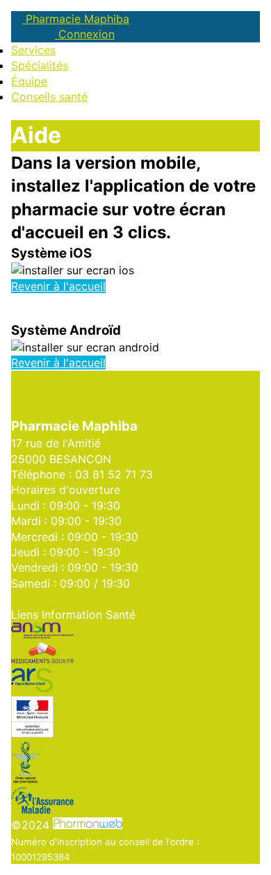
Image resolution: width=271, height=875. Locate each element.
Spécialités (39, 65)
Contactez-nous (53, 599)
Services (33, 50)
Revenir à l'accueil (58, 286)
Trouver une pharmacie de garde (97, 378)
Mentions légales (201, 394)
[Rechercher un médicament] (39, 34)
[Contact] (27, 34)
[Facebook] (15, 34)
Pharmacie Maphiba (75, 19)
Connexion (85, 34)
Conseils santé (49, 96)
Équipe (29, 81)
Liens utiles (124, 394)
